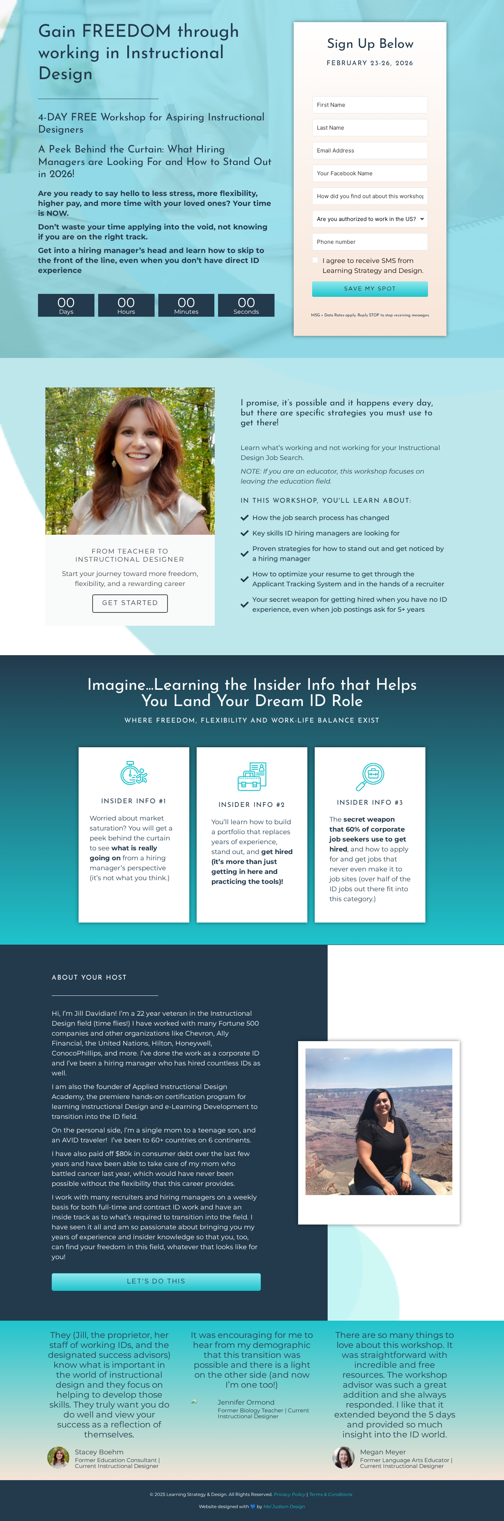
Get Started (130, 603)
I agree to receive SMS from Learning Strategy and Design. (373, 266)
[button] (370, 266)
